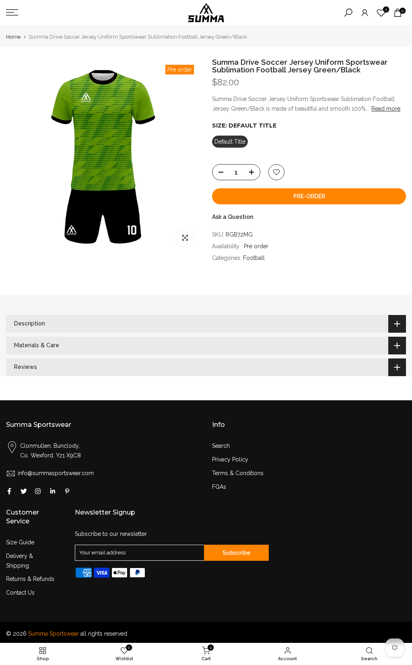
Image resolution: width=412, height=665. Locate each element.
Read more (385, 108)
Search (221, 446)
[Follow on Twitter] (24, 491)
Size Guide (20, 542)
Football (254, 258)
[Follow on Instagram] (38, 491)
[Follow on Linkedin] (52, 491)
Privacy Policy (230, 459)
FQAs (219, 487)
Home (13, 37)
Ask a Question (232, 217)
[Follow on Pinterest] (67, 491)
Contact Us (20, 592)
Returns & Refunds (30, 579)
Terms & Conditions (238, 473)
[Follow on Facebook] (9, 491)
